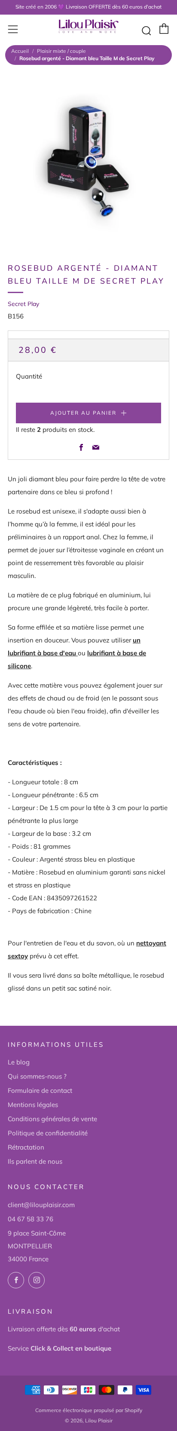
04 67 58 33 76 (30, 1219)
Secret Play (23, 304)
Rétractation (26, 1147)
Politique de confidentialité (48, 1133)
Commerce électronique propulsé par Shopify (88, 1410)
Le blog (19, 1062)
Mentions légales (33, 1105)
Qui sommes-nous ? (37, 1076)
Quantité (29, 376)
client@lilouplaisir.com (41, 1205)
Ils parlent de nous (35, 1161)
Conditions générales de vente (52, 1119)
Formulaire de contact (40, 1090)
